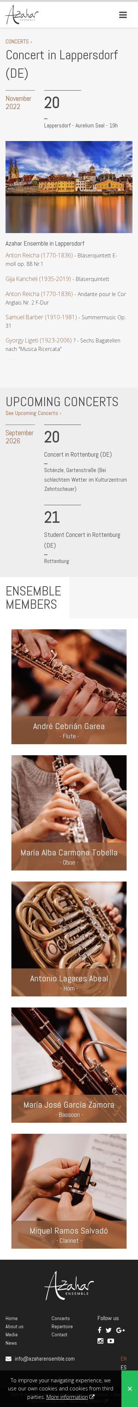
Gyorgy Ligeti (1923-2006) (39, 340)
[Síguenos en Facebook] (100, 1330)
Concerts (61, 1318)
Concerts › (19, 41)
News (11, 1343)
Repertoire (62, 1326)
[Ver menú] (123, 14)
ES (124, 1367)
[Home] (22, 14)
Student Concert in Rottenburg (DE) (82, 539)
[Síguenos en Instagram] (101, 1341)
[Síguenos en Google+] (120, 1330)
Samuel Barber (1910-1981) (41, 317)
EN (124, 1358)
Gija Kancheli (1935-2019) (38, 279)
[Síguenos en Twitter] (109, 1330)
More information (67, 1396)
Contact (59, 1334)
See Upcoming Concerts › (33, 413)
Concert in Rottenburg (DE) (78, 454)
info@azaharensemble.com (45, 1358)
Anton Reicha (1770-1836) (39, 255)
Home (12, 1318)
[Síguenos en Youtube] (110, 1341)
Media (12, 1334)
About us (15, 1326)
